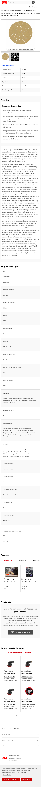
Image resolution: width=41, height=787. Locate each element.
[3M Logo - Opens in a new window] (4, 2)
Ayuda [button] (5, 746)
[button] (8, 783)
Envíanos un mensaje (22, 632)
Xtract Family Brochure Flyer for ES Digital (28, 580)
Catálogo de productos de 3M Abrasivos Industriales (11, 580)
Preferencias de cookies (15, 758)
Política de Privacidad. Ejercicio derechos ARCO (22, 757)
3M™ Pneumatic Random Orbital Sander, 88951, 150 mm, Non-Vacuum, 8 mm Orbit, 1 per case (11, 679)
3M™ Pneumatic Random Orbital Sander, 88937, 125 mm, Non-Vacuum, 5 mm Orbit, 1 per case (11, 707)
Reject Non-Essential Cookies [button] (11, 779)
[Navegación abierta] (38, 2)
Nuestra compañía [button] (10, 729)
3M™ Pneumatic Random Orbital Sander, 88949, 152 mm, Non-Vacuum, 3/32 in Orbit (28, 679)
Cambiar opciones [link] (7, 65)
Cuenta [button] (35, 7)
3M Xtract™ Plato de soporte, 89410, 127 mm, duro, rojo (28, 706)
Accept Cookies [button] (26, 779)
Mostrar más (20, 716)
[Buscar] (33, 2)
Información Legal (14, 755)
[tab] (8, 561)
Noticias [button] (6, 734)
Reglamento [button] (8, 740)
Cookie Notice (7, 775)
